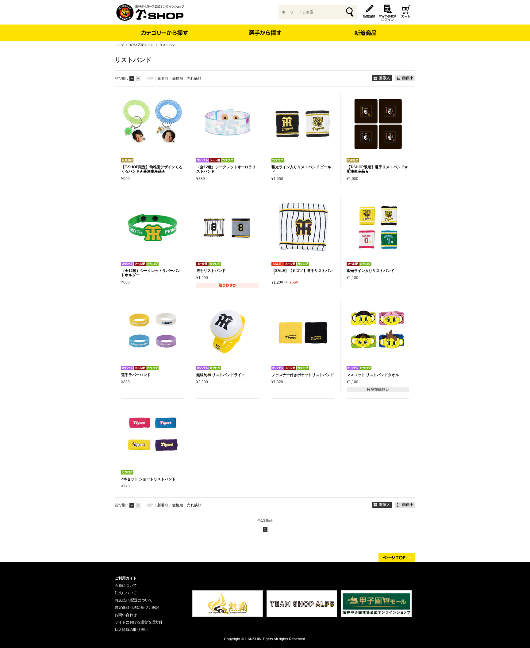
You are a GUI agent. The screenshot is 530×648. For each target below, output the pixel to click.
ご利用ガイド (126, 578)
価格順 (177, 78)
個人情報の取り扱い (131, 629)
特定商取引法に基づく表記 (137, 607)
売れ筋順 (194, 78)
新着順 (162, 78)
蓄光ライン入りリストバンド (370, 271)
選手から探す (265, 33)
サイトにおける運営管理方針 (139, 622)
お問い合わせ (126, 615)
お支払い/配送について (133, 600)
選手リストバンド (211, 271)
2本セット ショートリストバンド (148, 479)
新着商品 (365, 29)
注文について (126, 593)
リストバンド (168, 45)
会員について (126, 585)
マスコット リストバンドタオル (373, 375)
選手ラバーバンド (136, 375)
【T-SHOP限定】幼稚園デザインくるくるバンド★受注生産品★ (151, 169)
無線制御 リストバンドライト (220, 375)
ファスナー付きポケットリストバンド (302, 375)
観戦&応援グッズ (141, 45)
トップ (119, 45)
